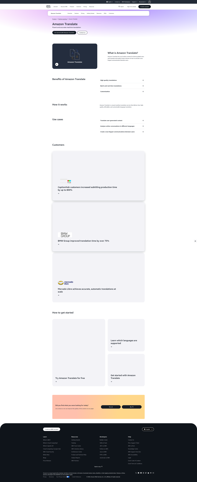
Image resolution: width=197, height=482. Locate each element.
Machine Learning (62, 19)
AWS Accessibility (133, 454)
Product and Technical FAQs (78, 454)
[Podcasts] (150, 473)
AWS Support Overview (134, 452)
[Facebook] (138, 473)
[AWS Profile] (149, 2)
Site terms (51, 476)
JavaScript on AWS (105, 457)
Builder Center (104, 440)
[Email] (153, 473)
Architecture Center (76, 452)
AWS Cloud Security (48, 452)
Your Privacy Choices (61, 476)
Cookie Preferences (76, 476)
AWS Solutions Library (77, 449)
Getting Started (75, 440)
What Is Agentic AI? (48, 446)
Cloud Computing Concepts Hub (52, 449)
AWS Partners (75, 460)
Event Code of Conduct (134, 460)
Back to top (97, 466)
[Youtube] (148, 473)
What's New (46, 454)
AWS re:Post (131, 446)
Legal (129, 457)
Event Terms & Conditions (135, 463)
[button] (64, 6)
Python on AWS (104, 449)
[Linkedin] (141, 473)
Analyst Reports (75, 457)
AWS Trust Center (76, 446)
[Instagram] (143, 473)
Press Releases (47, 460)
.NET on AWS (103, 446)
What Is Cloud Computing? (50, 443)
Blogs (44, 457)
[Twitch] (146, 473)
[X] (136, 473)
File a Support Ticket (133, 443)
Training (73, 443)
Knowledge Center (133, 449)
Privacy (44, 476)
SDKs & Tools (103, 443)
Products (54, 19)
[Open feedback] (195, 241)
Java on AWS (103, 452)
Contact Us (131, 440)
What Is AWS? (47, 440)
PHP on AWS (103, 454)
